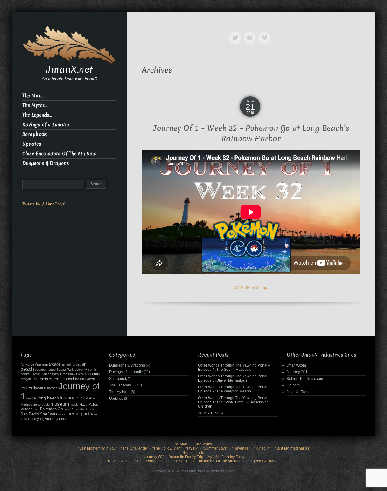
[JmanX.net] (69, 44)
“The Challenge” (134, 448)
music (74, 404)
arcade (54, 364)
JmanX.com (296, 365)
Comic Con (39, 374)
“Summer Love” (215, 448)
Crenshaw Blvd (71, 374)
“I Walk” (192, 448)
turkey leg (37, 419)
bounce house (45, 369)
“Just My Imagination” (292, 448)
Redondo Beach (82, 409)
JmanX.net (69, 69)
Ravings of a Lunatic (45, 124)
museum (59, 404)
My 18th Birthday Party (225, 457)
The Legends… (37, 115)
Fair (34, 379)
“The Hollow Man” (167, 448)
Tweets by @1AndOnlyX (43, 204)
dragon (26, 379)
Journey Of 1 (297, 372)
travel (25, 419)
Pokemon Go (51, 409)
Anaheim (41, 364)
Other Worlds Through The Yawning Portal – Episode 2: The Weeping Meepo (234, 389)
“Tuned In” (262, 448)
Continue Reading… (251, 287)
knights (31, 398)
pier (36, 409)
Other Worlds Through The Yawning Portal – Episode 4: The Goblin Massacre (234, 367)
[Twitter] (236, 33)
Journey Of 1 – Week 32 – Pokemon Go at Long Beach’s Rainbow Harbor (251, 133)
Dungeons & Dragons (45, 163)
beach (27, 369)
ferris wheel (49, 378)
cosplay (53, 374)
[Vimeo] (265, 33)
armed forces (71, 364)
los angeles (72, 397)
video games (56, 419)
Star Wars (48, 414)
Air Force (27, 364)
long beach (48, 398)
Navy (83, 404)
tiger (94, 414)
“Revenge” (241, 448)
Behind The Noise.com (305, 378)
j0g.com (293, 385)
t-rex (61, 414)
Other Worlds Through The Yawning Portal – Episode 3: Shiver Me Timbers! (234, 378)
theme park (78, 413)
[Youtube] (251, 33)
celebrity (81, 369)
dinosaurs (91, 374)
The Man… (33, 95)
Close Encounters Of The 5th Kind (59, 153)
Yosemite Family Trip (186, 457)
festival (67, 379)
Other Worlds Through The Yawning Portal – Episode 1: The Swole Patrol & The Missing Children (234, 402)
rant (67, 409)
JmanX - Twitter (299, 392)
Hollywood (37, 388)
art (84, 364)
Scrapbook (34, 134)
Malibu (90, 398)
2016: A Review (210, 413)
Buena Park (65, 369)
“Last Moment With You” (97, 448)
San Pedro (30, 414)
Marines (26, 404)
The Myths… (35, 105)
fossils (79, 379)
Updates (31, 144)
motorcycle (41, 404)
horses (52, 388)
